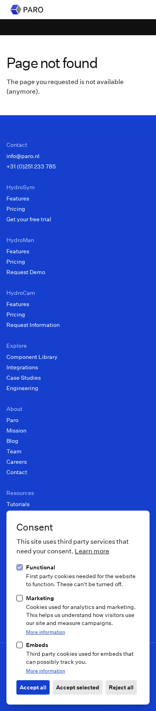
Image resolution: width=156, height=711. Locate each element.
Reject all (121, 687)
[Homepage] (26, 9)
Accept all (33, 687)
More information (45, 632)
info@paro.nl (23, 156)
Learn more (92, 551)
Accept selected (77, 687)
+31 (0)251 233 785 (31, 166)
